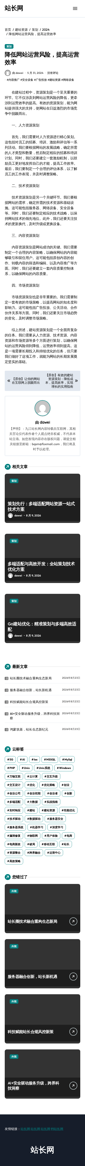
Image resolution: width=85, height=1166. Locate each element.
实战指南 (52, 802)
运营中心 (54, 852)
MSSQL (51, 759)
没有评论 (52, 73)
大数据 (33, 802)
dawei (45, 422)
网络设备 (68, 80)
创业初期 (35, 793)
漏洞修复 (15, 835)
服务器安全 (56, 819)
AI (23, 759)
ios (35, 759)
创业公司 (15, 793)
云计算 (33, 776)
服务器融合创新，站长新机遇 (31, 690)
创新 (69, 793)
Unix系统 (44, 768)
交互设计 (15, 785)
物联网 (33, 835)
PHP (12, 768)
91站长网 (57, 1129)
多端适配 (15, 802)
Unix (27, 768)
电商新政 (15, 844)
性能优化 (69, 810)
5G (11, 759)
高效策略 (15, 861)
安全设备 (27, 80)
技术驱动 (15, 819)
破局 (32, 844)
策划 (9, 46)
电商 (69, 835)
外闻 (14, 891)
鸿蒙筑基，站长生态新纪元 (29, 729)
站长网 (14, 8)
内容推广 (14, 80)
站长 (66, 844)
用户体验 (52, 835)
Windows (65, 768)
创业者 (53, 793)
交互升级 (52, 776)
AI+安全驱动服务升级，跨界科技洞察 (35, 716)
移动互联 (49, 844)
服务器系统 (16, 827)
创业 (66, 785)
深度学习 (57, 827)
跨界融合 (35, 852)
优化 (32, 785)
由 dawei (17, 73)
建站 (32, 810)
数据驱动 (35, 819)
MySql (68, 759)
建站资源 (54, 80)
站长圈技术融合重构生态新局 (31, 678)
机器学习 (37, 827)
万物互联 (15, 776)
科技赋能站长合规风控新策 (29, 702)
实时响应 (15, 810)
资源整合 (15, 852)
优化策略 (49, 785)
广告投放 (41, 80)
